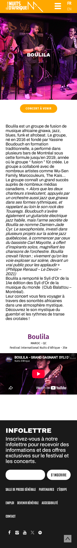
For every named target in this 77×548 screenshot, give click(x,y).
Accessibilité (50, 502)
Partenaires (46, 489)
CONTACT (11, 516)
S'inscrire (59, 474)
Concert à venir (39, 108)
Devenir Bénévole (28, 502)
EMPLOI (10, 502)
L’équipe (62, 489)
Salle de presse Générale (21, 489)
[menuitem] (69, 3)
